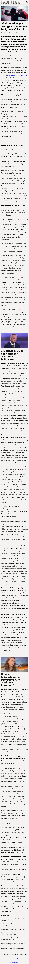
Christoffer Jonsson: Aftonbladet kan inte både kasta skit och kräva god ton (13, 943)
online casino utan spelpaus (14, 958)
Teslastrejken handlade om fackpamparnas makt (12, 948)
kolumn (8, 107)
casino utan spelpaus (14, 962)
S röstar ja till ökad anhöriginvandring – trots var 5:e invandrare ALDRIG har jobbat (13, 933)
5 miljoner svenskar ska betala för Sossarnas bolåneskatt (12, 355)
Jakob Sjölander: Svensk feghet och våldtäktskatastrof (14, 929)
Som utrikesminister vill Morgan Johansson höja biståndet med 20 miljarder (12, 938)
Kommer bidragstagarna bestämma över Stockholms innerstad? (10, 679)
